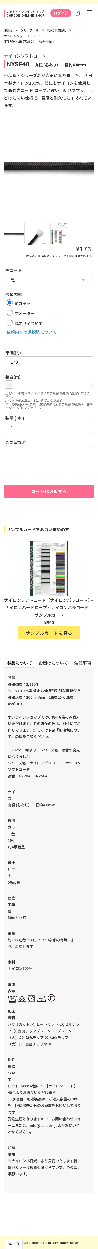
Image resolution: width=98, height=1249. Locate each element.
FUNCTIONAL (56, 30)
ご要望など (15, 442)
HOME (8, 30)
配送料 (42, 256)
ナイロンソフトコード (19, 36)
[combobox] (14, 1244)
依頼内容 (13, 294)
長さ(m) (12, 377)
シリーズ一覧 (29, 30)
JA (10, 1243)
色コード (13, 270)
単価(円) (13, 352)
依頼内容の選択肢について (32, 332)
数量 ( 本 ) (14, 418)
